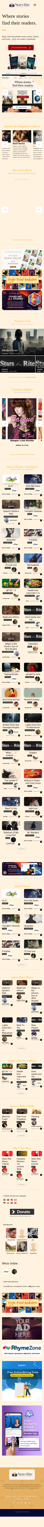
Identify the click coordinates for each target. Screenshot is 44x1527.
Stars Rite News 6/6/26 (36, 1165)
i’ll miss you (11, 568)
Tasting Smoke (11, 678)
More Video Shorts (22, 183)
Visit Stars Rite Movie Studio (22, 243)
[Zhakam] (33, 749)
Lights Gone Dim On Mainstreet (33, 729)
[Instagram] (17, 1506)
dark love (33, 812)
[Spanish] (15, 1206)
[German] (4, 1206)
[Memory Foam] (7, 1115)
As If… (11, 489)
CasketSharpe (10, 846)
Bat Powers (28, 739)
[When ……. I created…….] (11, 749)
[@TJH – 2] (11, 586)
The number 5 (11, 784)
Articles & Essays (7, 596)
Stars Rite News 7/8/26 (6, 1165)
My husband (33, 568)
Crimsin (5, 576)
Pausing (35, 1120)
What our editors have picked (22, 328)
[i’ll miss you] (11, 561)
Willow (16, 735)
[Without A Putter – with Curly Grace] (33, 777)
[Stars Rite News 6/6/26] (36, 1157)
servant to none (33, 678)
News (4, 1170)
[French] (15, 1203)
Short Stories (7, 623)
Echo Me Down (33, 489)
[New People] (36, 1023)
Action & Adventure (8, 655)
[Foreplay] (33, 536)
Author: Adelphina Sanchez (22, 449)
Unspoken (11, 543)
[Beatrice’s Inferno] (11, 613)
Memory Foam (6, 1121)
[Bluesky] (25, 1506)
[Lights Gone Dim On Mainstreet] (33, 721)
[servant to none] (33, 670)
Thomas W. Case (32, 655)
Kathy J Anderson (36, 1129)
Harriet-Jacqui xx (7, 1132)
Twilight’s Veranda (33, 515)
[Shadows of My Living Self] (11, 829)
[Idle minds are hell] (11, 696)
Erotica (4, 1125)
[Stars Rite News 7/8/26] (7, 1157)
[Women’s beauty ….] (33, 696)
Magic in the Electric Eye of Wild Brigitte (11, 650)
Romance (7, 492)
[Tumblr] (21, 1506)
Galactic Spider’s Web (11, 516)
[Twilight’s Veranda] (33, 507)
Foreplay (33, 543)
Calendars (33, 647)
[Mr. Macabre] (33, 829)
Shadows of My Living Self (11, 837)
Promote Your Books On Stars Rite (22, 458)
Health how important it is (21, 1079)
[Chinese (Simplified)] (8, 1203)
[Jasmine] (17, 367)
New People (34, 1029)
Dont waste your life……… (33, 621)
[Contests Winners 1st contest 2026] (22, 1157)
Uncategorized (30, 492)
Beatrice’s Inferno (11, 620)
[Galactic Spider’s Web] (11, 507)
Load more (21, 852)
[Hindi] (8, 1206)
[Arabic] (4, 1203)
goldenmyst (13, 523)
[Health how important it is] (33, 586)
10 (11, 1178)
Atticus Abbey (6, 497)
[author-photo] (14, 494)
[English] (12, 1203)
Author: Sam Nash (22, 236)
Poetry (4, 351)
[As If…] (11, 482)
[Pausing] (36, 1115)
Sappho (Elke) (6, 628)
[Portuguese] (12, 1206)
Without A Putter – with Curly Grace (33, 785)
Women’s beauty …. (33, 703)
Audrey (5, 820)
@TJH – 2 (11, 594)
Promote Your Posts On (22, 381)
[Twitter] (29, 1506)
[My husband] (33, 561)
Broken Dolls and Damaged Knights (11, 729)
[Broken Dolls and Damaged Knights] (11, 721)
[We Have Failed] (22, 345)
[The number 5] (11, 777)
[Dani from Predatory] (22, 1115)
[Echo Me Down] (33, 482)
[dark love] (33, 804)
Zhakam (33, 756)
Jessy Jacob (28, 576)
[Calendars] (33, 640)
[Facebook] (13, 1506)
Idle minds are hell (11, 703)
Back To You (11, 812)
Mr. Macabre (33, 836)
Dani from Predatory (21, 1121)
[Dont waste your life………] (33, 613)
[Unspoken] (11, 536)
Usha (27, 604)
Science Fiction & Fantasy (10, 520)
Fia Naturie (5, 1177)
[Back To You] (11, 804)
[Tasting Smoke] (11, 670)
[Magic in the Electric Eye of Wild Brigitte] (11, 640)
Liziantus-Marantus (34, 1041)
